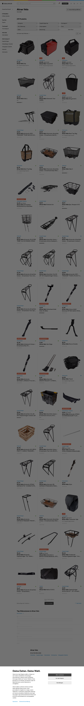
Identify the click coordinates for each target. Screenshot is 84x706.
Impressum (15, 701)
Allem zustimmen (60, 675)
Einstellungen (60, 682)
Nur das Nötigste (60, 678)
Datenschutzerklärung (24, 701)
